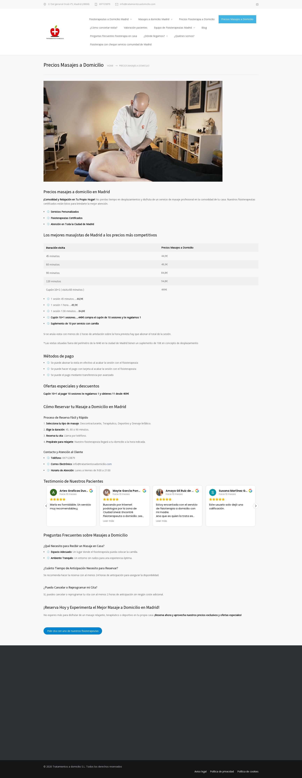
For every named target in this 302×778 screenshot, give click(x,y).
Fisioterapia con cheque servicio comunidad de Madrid (121, 44)
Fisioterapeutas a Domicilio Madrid (109, 19)
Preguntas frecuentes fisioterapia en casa (113, 36)
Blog (204, 27)
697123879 (104, 4)
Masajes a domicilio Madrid (153, 19)
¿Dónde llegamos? (154, 36)
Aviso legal (201, 771)
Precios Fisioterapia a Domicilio (197, 19)
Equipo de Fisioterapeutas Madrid (173, 27)
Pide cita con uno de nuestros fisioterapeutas (73, 631)
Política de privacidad (222, 771)
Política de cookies (247, 771)
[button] (255, 506)
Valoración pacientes (135, 27)
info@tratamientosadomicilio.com (137, 4)
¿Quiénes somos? (184, 36)
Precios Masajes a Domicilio (237, 19)
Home (110, 65)
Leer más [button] (108, 521)
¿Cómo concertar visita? (103, 27)
